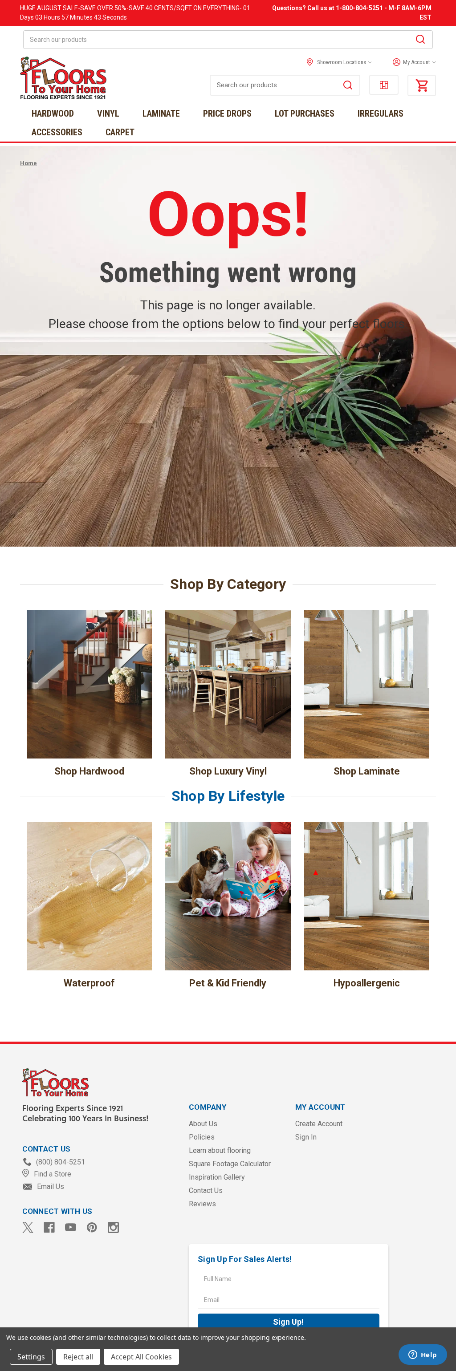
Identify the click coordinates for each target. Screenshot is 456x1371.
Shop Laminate (367, 771)
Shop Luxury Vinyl (228, 771)
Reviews (202, 1204)
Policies (202, 1137)
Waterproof (89, 983)
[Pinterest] (92, 1227)
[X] (27, 1227)
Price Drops (227, 113)
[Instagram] (113, 1227)
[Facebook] (49, 1227)
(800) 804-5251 (59, 1162)
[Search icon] (420, 40)
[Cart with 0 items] (421, 85)
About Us (203, 1124)
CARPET (120, 132)
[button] (412, 62)
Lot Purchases (304, 113)
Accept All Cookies (141, 1357)
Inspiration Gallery (217, 1177)
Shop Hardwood (89, 771)
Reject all (78, 1357)
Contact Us (206, 1190)
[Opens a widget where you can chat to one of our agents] (422, 1355)
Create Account (318, 1124)
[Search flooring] (348, 86)
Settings (31, 1357)
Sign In (306, 1137)
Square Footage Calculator (230, 1164)
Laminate (161, 113)
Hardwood (53, 113)
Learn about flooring (220, 1150)
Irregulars (380, 113)
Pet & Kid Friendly (227, 983)
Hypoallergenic (367, 983)
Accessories (57, 132)
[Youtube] (70, 1227)
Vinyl (108, 113)
